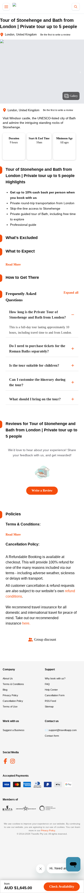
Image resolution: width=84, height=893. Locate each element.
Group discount (45, 639)
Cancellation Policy (13, 701)
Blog (5, 689)
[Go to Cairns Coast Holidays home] (32, 7)
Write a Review (42, 490)
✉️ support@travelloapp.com (61, 730)
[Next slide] (80, 72)
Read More (13, 264)
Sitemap (49, 706)
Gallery (74, 95)
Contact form (52, 735)
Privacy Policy (10, 695)
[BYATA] (7, 808)
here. (26, 623)
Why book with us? (55, 678)
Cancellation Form (55, 695)
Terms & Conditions (13, 684)
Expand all (71, 292)
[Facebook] (5, 761)
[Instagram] (12, 761)
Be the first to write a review (55, 34)
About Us (8, 678)
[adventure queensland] (26, 808)
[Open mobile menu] (6, 6)
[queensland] (47, 808)
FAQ (47, 684)
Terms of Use (10, 706)
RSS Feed (50, 701)
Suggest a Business (13, 730)
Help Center (51, 689)
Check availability (61, 886)
